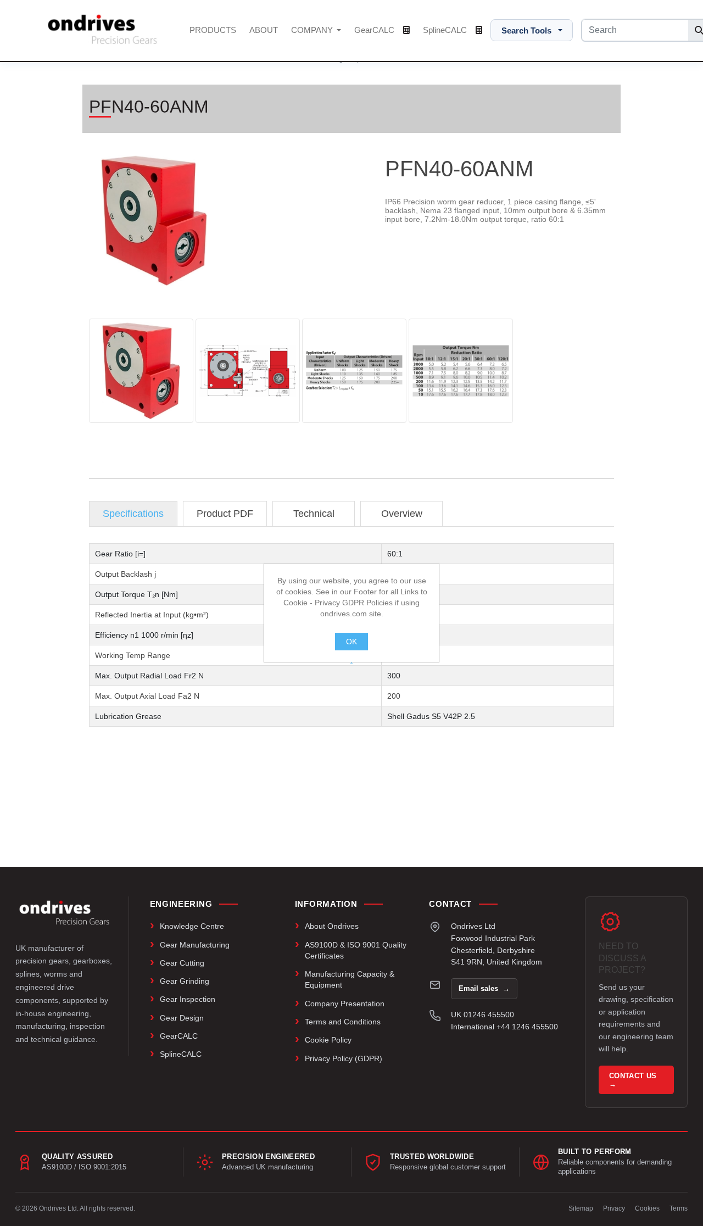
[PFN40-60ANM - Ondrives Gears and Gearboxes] (141, 371)
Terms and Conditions (343, 1021)
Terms (678, 1208)
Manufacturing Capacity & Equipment (349, 979)
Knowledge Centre (192, 926)
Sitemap (580, 1208)
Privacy (614, 1208)
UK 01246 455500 (482, 1014)
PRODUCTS (212, 30)
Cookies (647, 1208)
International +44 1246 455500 (504, 1026)
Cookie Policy (328, 1039)
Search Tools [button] (526, 30)
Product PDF (225, 513)
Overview (401, 513)
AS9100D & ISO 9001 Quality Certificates (355, 950)
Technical (313, 513)
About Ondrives (332, 926)
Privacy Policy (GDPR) (343, 1058)
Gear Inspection (187, 999)
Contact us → (634, 1080)
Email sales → (484, 988)
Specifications (133, 513)
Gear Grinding (184, 981)
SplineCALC (446, 30)
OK (351, 641)
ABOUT (263, 30)
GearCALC (375, 30)
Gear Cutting (182, 962)
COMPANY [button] (313, 30)
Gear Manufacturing (195, 944)
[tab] (133, 514)
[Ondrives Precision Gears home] (64, 912)
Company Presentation (344, 1003)
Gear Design (182, 1017)
